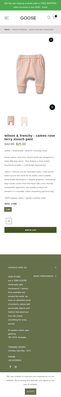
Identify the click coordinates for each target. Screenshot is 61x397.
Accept (30, 392)
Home (6, 29)
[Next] (52, 74)
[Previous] (9, 74)
